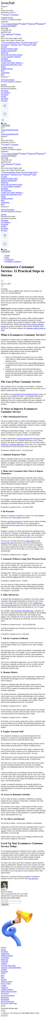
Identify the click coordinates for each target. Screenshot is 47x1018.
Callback (18, 34)
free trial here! (33, 878)
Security (4, 979)
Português (14, 130)
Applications (5, 73)
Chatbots (23, 24)
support (40, 359)
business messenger (23, 438)
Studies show (38, 603)
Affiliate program (7, 69)
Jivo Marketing (8, 34)
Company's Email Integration (11, 967)
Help (2, 71)
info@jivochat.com (7, 1001)
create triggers (30, 541)
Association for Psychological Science (25, 394)
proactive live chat (7, 543)
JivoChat (37, 438)
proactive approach (14, 521)
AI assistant (14, 15)
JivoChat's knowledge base (24, 611)
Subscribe (5, 904)
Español (8, 130)
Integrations (5, 997)
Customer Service (7, 17)
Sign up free (5, 125)
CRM (34, 45)
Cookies (4, 985)
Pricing (3, 67)
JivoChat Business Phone (11, 42)
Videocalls (26, 45)
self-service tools (11, 605)
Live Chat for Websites (10, 24)
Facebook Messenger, (16, 444)
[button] (23, 6)
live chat (22, 324)
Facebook (4, 952)
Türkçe (3, 130)
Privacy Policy (6, 983)
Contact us (4, 987)
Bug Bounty (5, 999)
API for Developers (7, 995)
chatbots (15, 577)
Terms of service (6, 981)
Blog (2, 75)
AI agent (6, 15)
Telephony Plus (16, 45)
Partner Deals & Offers (9, 991)
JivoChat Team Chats (29, 42)
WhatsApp (32, 24)
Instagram (40, 24)
